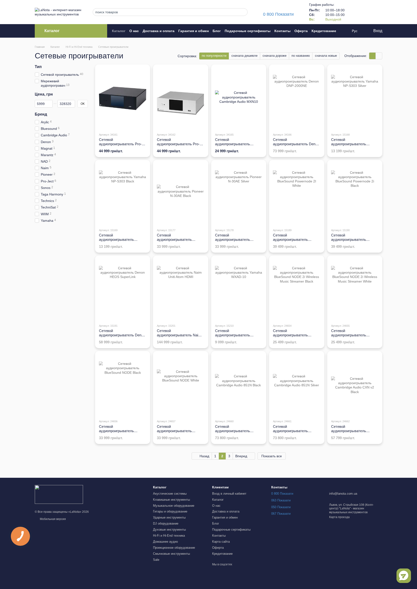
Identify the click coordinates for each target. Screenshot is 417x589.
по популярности (214, 55)
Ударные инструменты (169, 517)
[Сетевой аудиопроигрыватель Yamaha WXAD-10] (238, 289)
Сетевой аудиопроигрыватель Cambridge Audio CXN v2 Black (351, 433)
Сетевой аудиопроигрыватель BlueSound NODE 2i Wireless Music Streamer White (354, 337)
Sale (156, 559)
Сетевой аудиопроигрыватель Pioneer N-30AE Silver (232, 239)
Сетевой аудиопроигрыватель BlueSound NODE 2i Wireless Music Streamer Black (296, 337)
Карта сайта (221, 541)
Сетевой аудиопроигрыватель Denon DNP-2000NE (296, 144)
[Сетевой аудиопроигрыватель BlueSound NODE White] (180, 385)
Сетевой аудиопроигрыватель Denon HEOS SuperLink (122, 335)
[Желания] (366, 12)
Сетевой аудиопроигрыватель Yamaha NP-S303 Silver (350, 144)
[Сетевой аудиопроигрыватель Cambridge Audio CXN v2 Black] (354, 385)
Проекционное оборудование (174, 547)
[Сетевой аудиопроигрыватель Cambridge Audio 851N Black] (238, 385)
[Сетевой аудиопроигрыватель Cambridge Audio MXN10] (238, 98)
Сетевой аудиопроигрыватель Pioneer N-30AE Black (174, 239)
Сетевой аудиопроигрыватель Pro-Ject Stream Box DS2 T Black (120, 146)
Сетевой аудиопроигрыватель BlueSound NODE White (176, 430)
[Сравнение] (353, 12)
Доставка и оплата (158, 31)
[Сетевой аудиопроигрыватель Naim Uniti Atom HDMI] (180, 289)
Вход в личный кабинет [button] (229, 493)
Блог (217, 31)
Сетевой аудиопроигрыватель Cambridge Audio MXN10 (235, 144)
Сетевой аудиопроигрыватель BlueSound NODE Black (118, 430)
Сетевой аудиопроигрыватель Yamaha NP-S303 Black (118, 239)
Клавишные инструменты (171, 499)
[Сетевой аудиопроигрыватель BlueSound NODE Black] (122, 385)
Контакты (282, 31)
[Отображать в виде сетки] (372, 56)
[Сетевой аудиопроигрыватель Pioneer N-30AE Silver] (238, 194)
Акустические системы (170, 493)
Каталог (118, 31)
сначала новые (326, 55)
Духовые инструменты (169, 529)
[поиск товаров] (242, 12)
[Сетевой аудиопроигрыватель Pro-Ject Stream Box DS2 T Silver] (180, 98)
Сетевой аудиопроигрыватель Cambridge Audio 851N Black (238, 430)
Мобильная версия (52, 519)
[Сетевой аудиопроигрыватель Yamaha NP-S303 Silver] (354, 98)
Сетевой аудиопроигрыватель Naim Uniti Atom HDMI (179, 335)
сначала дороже (274, 55)
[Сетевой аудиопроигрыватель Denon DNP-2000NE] (296, 98)
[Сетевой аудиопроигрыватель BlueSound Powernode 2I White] (296, 194)
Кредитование (324, 31)
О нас (134, 31)
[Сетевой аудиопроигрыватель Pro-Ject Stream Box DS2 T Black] (122, 98)
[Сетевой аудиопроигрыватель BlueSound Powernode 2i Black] (354, 194)
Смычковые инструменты (171, 553)
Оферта (301, 31)
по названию (301, 55)
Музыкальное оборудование (173, 505)
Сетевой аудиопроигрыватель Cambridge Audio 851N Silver (296, 430)
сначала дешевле (244, 55)
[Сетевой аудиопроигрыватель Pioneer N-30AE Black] (180, 194)
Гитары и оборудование (170, 511)
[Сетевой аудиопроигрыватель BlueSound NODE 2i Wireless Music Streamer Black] (296, 289)
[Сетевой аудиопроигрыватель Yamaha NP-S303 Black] (122, 194)
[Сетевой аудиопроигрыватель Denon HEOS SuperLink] (122, 289)
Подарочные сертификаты (248, 31)
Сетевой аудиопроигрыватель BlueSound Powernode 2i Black (351, 241)
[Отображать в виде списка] (379, 56)
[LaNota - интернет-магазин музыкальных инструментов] (59, 494)
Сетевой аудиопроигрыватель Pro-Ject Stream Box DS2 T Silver (178, 146)
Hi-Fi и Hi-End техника (169, 535)
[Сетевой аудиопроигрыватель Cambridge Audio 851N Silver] (296, 385)
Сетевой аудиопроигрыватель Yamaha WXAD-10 (232, 335)
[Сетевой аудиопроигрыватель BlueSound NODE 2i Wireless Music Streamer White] (354, 289)
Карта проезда (339, 517)
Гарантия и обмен (193, 31)
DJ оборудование (165, 523)
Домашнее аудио (165, 541)
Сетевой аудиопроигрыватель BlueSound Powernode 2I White (293, 241)
